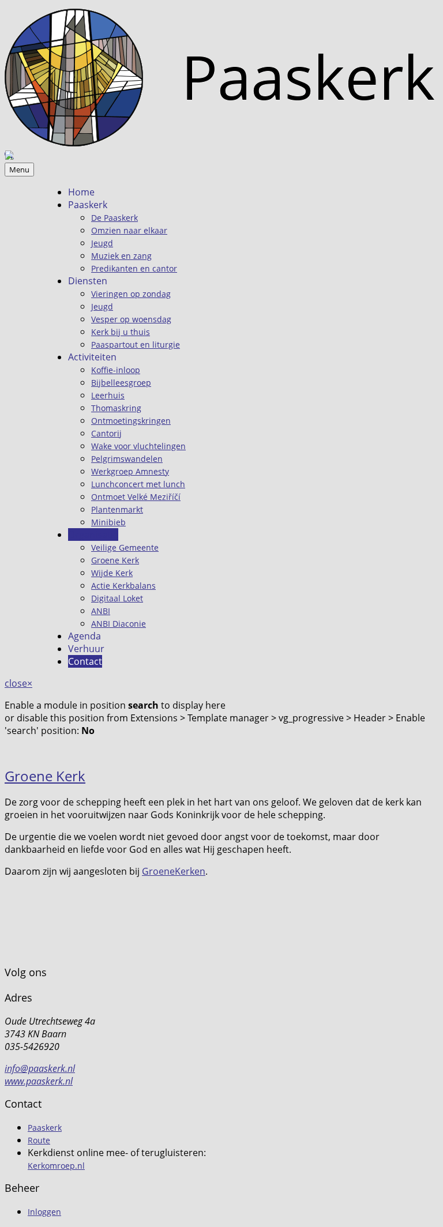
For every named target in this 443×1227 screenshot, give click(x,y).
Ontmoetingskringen (131, 420)
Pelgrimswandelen (127, 458)
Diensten (87, 280)
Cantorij (106, 433)
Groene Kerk (115, 560)
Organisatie (93, 534)
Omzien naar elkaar (129, 230)
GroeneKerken (173, 871)
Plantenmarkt (117, 509)
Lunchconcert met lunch (138, 484)
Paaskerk (87, 204)
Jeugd (102, 243)
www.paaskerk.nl (39, 1081)
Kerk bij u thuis (120, 331)
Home (81, 192)
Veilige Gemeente (125, 547)
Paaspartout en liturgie (135, 344)
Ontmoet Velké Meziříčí (136, 496)
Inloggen (44, 1211)
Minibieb (108, 522)
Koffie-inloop (115, 369)
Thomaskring (116, 407)
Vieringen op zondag (131, 293)
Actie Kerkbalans (123, 585)
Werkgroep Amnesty (130, 471)
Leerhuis (108, 395)
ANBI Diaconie (118, 623)
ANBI (100, 610)
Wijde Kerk (112, 572)
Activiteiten (92, 357)
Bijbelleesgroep (121, 382)
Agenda (84, 636)
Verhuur (86, 648)
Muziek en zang (121, 255)
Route (39, 1140)
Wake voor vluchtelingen (138, 446)
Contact (85, 661)
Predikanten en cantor (134, 268)
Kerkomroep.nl (56, 1165)
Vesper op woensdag (131, 319)
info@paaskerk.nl (40, 1068)
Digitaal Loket (117, 598)
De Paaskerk (114, 217)
